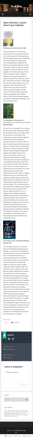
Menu (3, 14)
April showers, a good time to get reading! (14, 24)
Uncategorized (10, 349)
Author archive (9, 338)
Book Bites (16, 6)
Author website (13, 338)
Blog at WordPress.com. (16, 430)
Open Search (30, 14)
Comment (22, 385)
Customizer (14, 416)
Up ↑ (16, 432)
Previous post (10, 355)
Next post (9, 357)
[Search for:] (16, 399)
